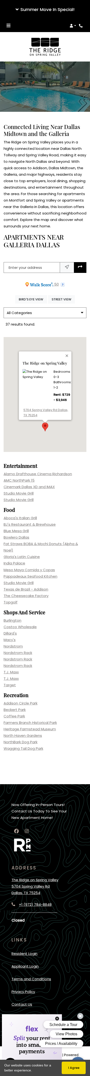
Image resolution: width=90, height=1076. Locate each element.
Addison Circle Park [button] (20, 703)
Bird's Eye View (33, 299)
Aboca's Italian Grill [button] (20, 517)
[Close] (67, 356)
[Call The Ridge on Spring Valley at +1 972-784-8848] (81, 25)
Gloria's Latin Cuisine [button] (22, 556)
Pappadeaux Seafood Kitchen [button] (30, 576)
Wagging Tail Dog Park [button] (23, 748)
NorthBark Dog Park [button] (20, 741)
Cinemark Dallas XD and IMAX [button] (29, 486)
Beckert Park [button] (15, 709)
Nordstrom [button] (13, 646)
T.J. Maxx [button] (11, 672)
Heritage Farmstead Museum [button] (30, 729)
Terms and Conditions (31, 978)
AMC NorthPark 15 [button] (19, 480)
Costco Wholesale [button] (20, 626)
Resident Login (24, 953)
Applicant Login (25, 966)
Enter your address (25, 267)
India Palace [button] (14, 563)
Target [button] (10, 684)
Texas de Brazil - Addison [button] (26, 589)
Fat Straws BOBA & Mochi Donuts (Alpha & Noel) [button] (41, 547)
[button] (45, 9)
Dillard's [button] (10, 633)
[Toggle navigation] (8, 25)
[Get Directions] (80, 267)
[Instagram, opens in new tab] (26, 831)
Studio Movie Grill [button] (19, 493)
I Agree (73, 1067)
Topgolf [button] (11, 602)
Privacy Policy (23, 991)
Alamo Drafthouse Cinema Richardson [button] (38, 473)
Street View (63, 299)
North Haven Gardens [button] (23, 735)
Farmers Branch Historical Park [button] (30, 722)
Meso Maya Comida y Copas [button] (29, 569)
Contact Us (22, 1004)
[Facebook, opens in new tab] (16, 831)
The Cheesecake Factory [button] (26, 595)
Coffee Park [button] (14, 716)
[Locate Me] (67, 267)
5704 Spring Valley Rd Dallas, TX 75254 (45, 412)
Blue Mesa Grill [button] (16, 530)
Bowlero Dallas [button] (16, 537)
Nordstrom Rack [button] (18, 652)
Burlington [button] (12, 620)
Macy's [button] (10, 639)
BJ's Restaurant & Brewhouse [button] (30, 524)
